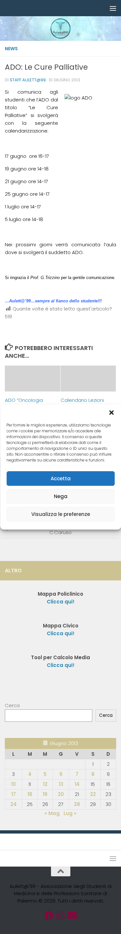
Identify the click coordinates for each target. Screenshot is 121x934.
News (11, 48)
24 (13, 804)
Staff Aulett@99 (28, 80)
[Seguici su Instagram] (60, 915)
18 (29, 794)
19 (45, 794)
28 (77, 804)
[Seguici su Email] (72, 915)
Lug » (70, 813)
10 (13, 784)
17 (13, 794)
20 (61, 794)
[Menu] (113, 8)
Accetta (61, 478)
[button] (111, 412)
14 (77, 784)
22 (93, 794)
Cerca (12, 705)
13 (61, 784)
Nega (60, 496)
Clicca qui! (61, 633)
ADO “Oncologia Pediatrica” (24, 404)
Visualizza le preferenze (60, 514)
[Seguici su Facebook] (49, 915)
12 (45, 784)
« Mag (52, 813)
